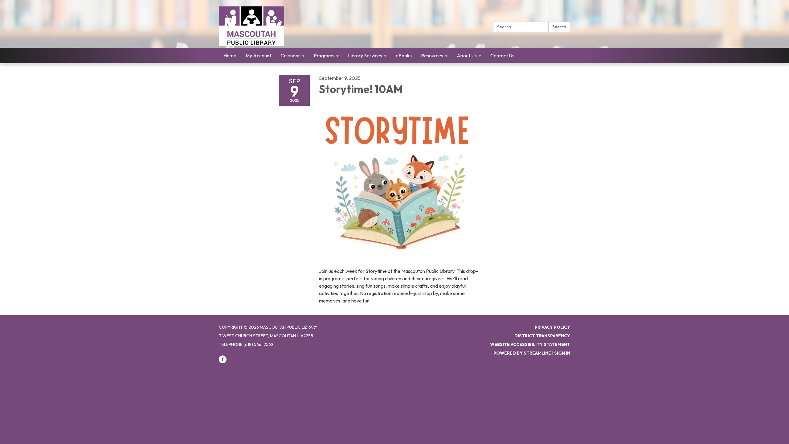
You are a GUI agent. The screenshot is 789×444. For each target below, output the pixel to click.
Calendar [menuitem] (290, 55)
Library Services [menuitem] (365, 55)
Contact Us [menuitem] (502, 55)
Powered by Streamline (522, 353)
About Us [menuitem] (467, 55)
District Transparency (542, 336)
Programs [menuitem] (324, 55)
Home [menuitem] (229, 55)
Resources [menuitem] (432, 55)
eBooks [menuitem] (404, 55)
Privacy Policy (552, 327)
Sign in (562, 353)
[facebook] (223, 361)
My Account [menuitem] (258, 55)
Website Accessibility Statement (530, 344)
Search (559, 27)
